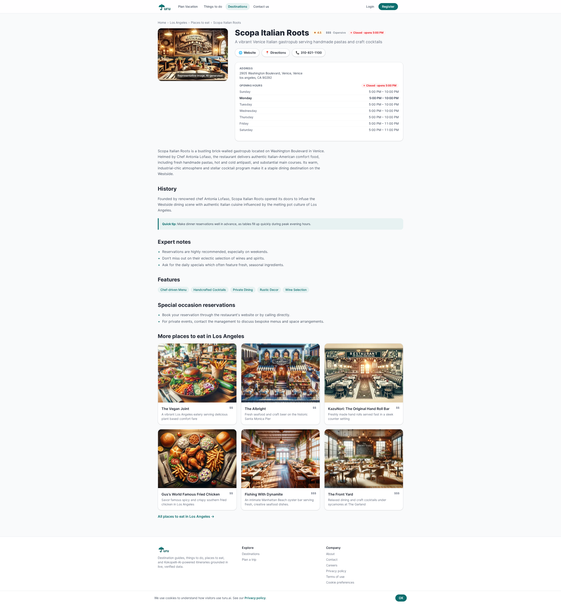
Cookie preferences (340, 582)
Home (162, 22)
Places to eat (200, 22)
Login (370, 6)
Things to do (213, 6)
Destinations (237, 6)
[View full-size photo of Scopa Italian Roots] (193, 54)
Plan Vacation (188, 6)
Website (247, 52)
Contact (331, 559)
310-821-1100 (309, 52)
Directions (275, 52)
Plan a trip (249, 559)
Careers (331, 565)
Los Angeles (178, 22)
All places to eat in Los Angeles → (186, 516)
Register (388, 6)
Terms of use (335, 576)
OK (401, 598)
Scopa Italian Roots (227, 22)
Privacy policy (336, 571)
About (330, 554)
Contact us (261, 6)
